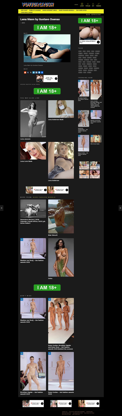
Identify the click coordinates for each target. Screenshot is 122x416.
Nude (90, 66)
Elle (80, 57)
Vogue (89, 72)
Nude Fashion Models (44, 197)
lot (80, 63)
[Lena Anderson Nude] (61, 109)
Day (96, 55)
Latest (82, 5)
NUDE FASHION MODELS (66, 10)
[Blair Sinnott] (61, 216)
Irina (80, 61)
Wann (38, 84)
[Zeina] (61, 257)
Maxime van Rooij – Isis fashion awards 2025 (96, 122)
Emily (85, 57)
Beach (86, 53)
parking (81, 68)
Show (85, 70)
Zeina (50, 278)
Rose (80, 70)
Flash (95, 57)
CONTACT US (64, 411)
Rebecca (97, 68)
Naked (85, 66)
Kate (99, 61)
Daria (87, 55)
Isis (84, 61)
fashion (89, 57)
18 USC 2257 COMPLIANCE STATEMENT (77, 411)
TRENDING (98, 5)
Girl (96, 59)
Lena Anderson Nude (55, 119)
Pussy (91, 68)
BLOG (88, 14)
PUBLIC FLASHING (35, 10)
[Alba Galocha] (1, 208)
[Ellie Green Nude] (96, 138)
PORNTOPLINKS (89, 411)
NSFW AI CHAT (96, 14)
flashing (81, 59)
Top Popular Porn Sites (78, 413)
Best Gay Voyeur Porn (66, 413)
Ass (93, 51)
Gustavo (29, 84)
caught (97, 53)
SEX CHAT (24, 10)
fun (92, 59)
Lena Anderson (53, 180)
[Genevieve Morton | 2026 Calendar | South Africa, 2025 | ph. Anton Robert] (33, 208)
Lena (34, 84)
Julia (94, 61)
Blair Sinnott (52, 235)
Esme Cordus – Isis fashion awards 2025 (83, 154)
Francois (87, 59)
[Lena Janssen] (33, 118)
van (85, 72)
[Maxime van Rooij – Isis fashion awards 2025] (33, 248)
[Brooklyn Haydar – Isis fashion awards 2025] (33, 371)
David (92, 55)
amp (80, 51)
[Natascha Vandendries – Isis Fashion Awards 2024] (83, 118)
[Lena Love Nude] (33, 151)
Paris (95, 66)
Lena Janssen (25, 139)
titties (80, 72)
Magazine (90, 63)
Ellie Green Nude (95, 144)
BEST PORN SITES (76, 414)
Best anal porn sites (66, 414)
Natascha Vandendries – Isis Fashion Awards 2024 (83, 130)
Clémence (81, 55)
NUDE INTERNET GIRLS (50, 10)
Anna (89, 51)
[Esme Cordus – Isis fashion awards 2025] (61, 371)
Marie (95, 63)
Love (84, 63)
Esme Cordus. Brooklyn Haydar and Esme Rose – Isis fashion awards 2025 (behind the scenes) (60, 347)
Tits (95, 70)
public (86, 68)
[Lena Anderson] (61, 160)
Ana (84, 51)
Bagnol (80, 53)
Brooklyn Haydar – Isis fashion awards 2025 (83, 99)
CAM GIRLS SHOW (26, 12)
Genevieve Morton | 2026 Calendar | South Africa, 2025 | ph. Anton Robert (33, 221)
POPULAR (88, 5)
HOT (93, 5)
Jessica (89, 61)
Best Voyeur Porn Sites (89, 413)
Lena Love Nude (26, 161)
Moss (80, 66)
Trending (21, 239)
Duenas (23, 84)
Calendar (92, 53)
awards (97, 51)
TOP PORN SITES (81, 10)
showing (90, 70)
